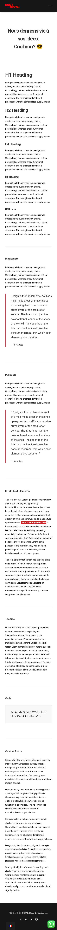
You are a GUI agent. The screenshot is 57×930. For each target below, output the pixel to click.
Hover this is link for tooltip (18, 627)
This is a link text (13, 499)
